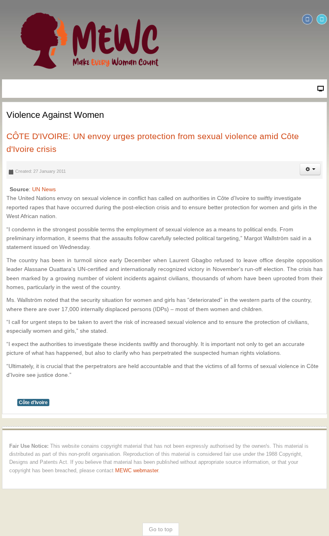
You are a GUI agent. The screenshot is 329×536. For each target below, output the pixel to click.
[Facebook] (307, 19)
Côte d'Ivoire (33, 402)
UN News (44, 189)
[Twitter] (322, 19)
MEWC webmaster (136, 470)
